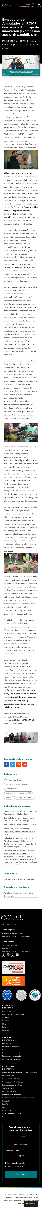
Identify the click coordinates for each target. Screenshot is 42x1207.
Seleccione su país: (12, 1151)
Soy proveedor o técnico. (16, 1163)
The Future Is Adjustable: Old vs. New (20, 825)
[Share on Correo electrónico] (24, 764)
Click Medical (11, 789)
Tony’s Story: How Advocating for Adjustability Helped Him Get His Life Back (19, 831)
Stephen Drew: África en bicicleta (19, 876)
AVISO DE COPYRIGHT (22, 1200)
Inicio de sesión (24, 6)
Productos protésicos (13, 44)
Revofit (9, 797)
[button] (3, 955)
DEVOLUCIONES (21, 1197)
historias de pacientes (24, 797)
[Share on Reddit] (18, 764)
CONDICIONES (33, 1194)
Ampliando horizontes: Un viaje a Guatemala (18, 891)
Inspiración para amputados (17, 784)
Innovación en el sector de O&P (18, 40)
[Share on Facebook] (6, 764)
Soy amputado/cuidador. (16, 1166)
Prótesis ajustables (13, 780)
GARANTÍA (10, 1197)
